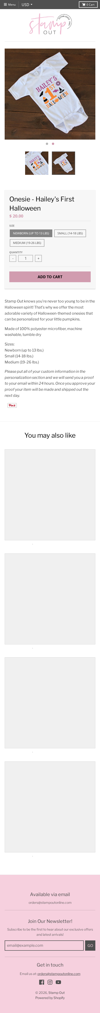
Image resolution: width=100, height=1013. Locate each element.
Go (90, 945)
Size (11, 225)
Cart (90, 5)
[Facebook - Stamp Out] (41, 982)
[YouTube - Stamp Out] (58, 982)
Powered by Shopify (50, 998)
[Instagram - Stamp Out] (50, 982)
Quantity (16, 252)
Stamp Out (56, 993)
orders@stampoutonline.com (58, 974)
